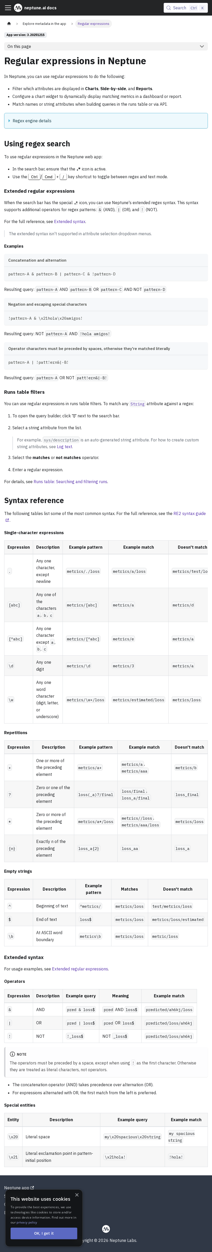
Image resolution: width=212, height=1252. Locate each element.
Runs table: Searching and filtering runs (70, 481)
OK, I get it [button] (44, 1233)
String (138, 403)
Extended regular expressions (80, 968)
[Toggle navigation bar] (8, 8)
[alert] (44, 1218)
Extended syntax (69, 221)
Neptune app (16, 1187)
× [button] (77, 1195)
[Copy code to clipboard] (201, 273)
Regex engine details (32, 120)
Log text (64, 446)
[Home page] (9, 24)
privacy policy (27, 1222)
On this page (19, 46)
